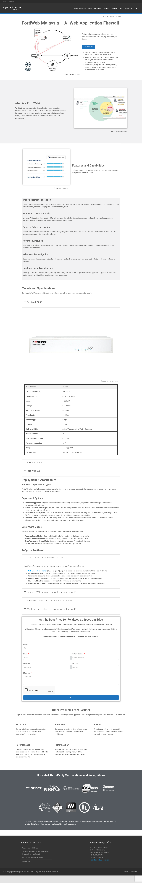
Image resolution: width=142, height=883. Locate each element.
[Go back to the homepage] (12, 8)
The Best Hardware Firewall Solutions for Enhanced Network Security (35, 853)
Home (4, 1)
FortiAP (97, 724)
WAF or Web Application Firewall (32, 858)
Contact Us (11, 1)
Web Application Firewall (37, 571)
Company (26, 663)
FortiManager (23, 745)
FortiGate (21, 724)
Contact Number (78, 654)
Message (27, 673)
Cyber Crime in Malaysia (30, 848)
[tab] (71, 303)
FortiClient (60, 724)
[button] (88, 47)
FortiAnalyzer (62, 745)
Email (25, 654)
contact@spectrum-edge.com (99, 860)
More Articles (26, 861)
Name (25, 644)
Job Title (75, 663)
